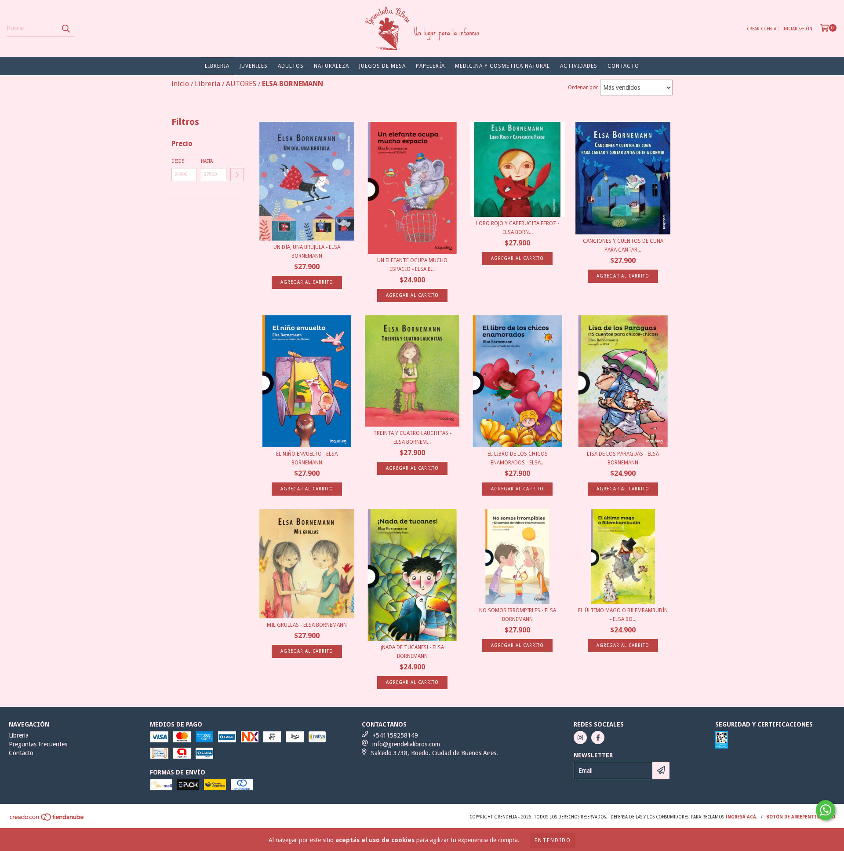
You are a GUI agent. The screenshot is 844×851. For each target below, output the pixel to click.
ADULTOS (291, 66)
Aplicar (237, 174)
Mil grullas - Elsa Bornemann (307, 625)
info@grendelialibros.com (406, 744)
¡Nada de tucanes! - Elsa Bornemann (412, 651)
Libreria (217, 66)
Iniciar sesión (797, 28)
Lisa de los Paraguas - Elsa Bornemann (623, 458)
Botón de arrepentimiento (800, 816)
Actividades (578, 66)
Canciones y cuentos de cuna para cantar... (623, 245)
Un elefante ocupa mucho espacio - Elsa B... (412, 264)
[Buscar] (65, 29)
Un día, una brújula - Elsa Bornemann (306, 251)
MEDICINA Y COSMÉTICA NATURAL (502, 66)
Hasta (207, 161)
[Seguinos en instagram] (580, 737)
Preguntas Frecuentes (38, 744)
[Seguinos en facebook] (597, 737)
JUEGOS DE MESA (382, 66)
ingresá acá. (741, 816)
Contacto (623, 66)
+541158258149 (395, 735)
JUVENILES (254, 66)
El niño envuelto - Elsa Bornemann (307, 458)
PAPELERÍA (430, 66)
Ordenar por (583, 87)
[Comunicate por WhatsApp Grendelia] (825, 810)
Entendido (553, 840)
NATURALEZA (331, 66)
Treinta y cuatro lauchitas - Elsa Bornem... (412, 437)
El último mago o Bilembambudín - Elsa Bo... (623, 614)
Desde (177, 161)
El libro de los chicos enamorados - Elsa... (517, 458)
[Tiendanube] (47, 820)
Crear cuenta (761, 28)
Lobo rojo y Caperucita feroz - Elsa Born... (517, 227)
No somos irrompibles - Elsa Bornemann (517, 614)
